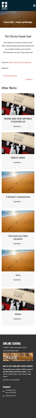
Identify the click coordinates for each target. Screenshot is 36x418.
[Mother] (18, 299)
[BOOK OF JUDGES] (18, 143)
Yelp (29, 372)
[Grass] (18, 260)
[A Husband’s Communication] (18, 182)
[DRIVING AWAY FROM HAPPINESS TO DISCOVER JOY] (18, 104)
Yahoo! (5, 374)
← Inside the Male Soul (9, 76)
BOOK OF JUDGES (18, 157)
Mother (18, 314)
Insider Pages (12, 374)
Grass (18, 275)
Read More (18, 126)
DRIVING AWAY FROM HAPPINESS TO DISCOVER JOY (18, 120)
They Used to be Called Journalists (18, 237)
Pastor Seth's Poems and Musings (20, 62)
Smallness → (29, 79)
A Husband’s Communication (18, 196)
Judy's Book (22, 374)
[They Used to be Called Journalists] (18, 221)
